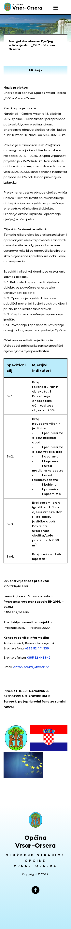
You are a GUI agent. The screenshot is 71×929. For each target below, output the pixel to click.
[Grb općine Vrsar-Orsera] (35, 820)
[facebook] (35, 890)
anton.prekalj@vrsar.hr (31, 667)
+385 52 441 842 (38, 657)
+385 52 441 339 (37, 648)
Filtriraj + (36, 70)
